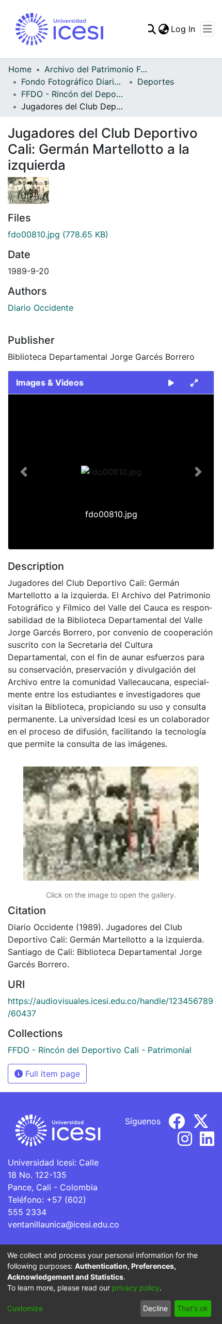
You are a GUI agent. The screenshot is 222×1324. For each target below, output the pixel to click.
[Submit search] (150, 29)
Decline (155, 1308)
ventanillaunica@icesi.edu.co (63, 1224)
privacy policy (136, 1287)
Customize (25, 1308)
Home (19, 69)
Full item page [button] (51, 1073)
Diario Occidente (40, 307)
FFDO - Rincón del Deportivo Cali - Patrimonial (72, 94)
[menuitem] (163, 29)
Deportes (155, 81)
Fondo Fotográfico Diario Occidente (72, 81)
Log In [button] (183, 29)
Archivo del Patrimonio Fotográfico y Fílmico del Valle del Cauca (96, 69)
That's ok (192, 1308)
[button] (23, 471)
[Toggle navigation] (207, 29)
